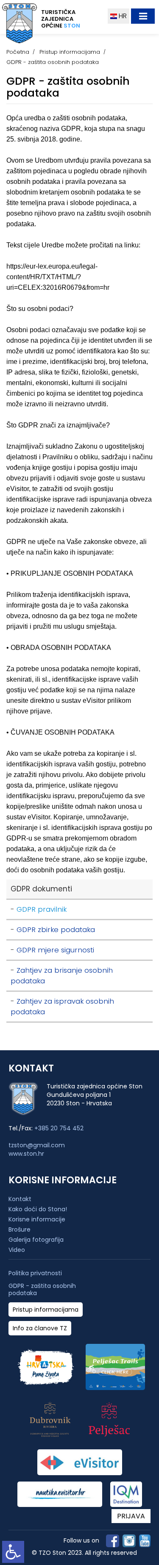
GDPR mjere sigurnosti (55, 950)
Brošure (19, 1229)
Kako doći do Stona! (37, 1209)
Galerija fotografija (36, 1239)
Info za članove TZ (40, 1328)
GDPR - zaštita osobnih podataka (42, 1289)
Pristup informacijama (69, 52)
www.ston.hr (26, 1153)
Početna (17, 52)
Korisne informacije (36, 1219)
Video (16, 1250)
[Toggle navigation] (143, 16)
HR (122, 16)
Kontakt (19, 1199)
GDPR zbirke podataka (56, 930)
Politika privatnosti (35, 1273)
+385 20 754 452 (59, 1128)
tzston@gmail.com (36, 1145)
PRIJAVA (131, 1516)
